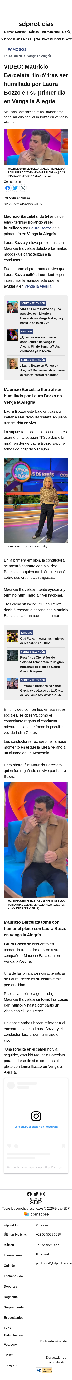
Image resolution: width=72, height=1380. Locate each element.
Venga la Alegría (37, 286)
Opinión (9, 1265)
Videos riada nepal (17, 39)
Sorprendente (14, 1307)
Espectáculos (13, 1317)
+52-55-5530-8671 (48, 1245)
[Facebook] (8, 187)
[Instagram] (42, 1193)
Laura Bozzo (13, 56)
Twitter (8, 1355)
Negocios (10, 1297)
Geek (7, 1328)
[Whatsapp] (23, 187)
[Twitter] (15, 187)
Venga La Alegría (39, 56)
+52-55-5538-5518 (48, 1234)
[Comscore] (36, 1214)
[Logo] (36, 24)
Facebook (10, 1344)
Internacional (50, 32)
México (34, 32)
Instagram (10, 1365)
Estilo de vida (13, 1276)
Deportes (10, 1286)
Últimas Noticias (15, 32)
